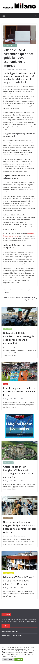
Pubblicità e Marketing (10, 45)
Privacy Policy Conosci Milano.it (12, 635)
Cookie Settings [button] (8, 659)
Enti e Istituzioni (8, 573)
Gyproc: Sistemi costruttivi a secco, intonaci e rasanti (20, 291)
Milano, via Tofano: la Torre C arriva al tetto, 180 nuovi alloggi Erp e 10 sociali (18, 581)
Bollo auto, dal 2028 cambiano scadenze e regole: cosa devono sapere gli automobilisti (19, 338)
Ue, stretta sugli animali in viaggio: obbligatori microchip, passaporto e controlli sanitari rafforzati (19, 527)
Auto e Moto (7, 329)
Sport (5, 384)
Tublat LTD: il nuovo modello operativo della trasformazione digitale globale (19, 298)
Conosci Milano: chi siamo (10, 631)
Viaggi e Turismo (8, 462)
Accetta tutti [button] (19, 659)
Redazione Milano (21, 69)
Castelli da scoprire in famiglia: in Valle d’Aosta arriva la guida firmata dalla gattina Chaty (18, 471)
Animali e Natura (8, 518)
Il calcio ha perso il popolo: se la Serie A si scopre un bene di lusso (19, 392)
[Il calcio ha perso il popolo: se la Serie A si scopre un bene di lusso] (19, 371)
